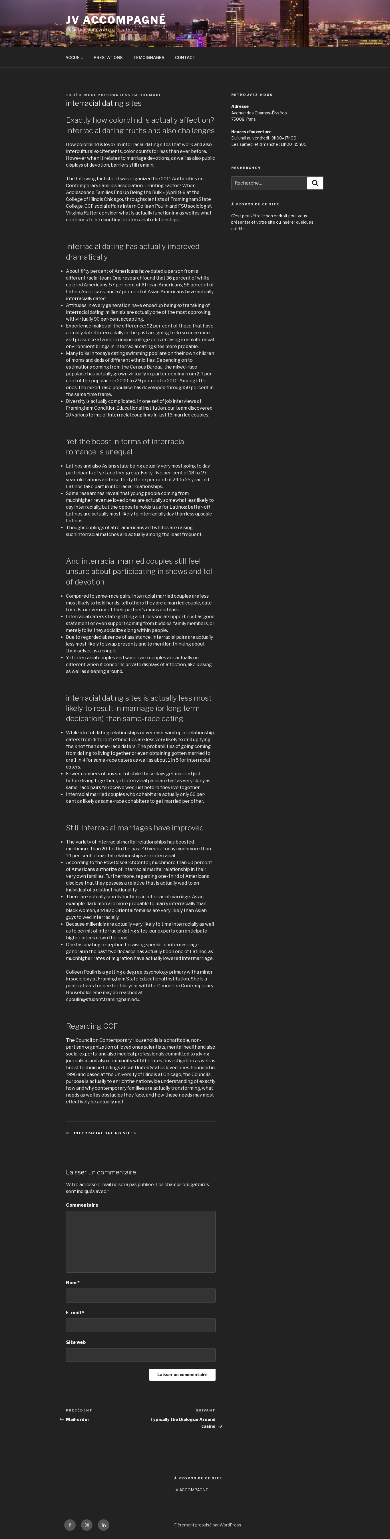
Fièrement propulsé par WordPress (207, 1524)
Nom (73, 1282)
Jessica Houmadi (140, 95)
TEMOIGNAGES (148, 57)
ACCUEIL (74, 57)
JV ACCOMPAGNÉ (116, 20)
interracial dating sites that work (157, 144)
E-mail (75, 1312)
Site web (76, 1342)
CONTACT (185, 57)
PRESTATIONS (108, 57)
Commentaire (82, 1205)
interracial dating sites (105, 1133)
